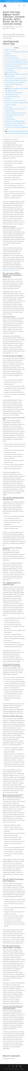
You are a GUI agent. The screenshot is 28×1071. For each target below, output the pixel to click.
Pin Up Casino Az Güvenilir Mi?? (13, 66)
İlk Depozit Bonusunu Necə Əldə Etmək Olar (16, 64)
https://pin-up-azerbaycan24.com (11, 270)
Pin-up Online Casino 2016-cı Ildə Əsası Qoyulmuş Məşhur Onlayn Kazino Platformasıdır (15, 84)
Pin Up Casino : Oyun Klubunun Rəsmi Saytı (16, 60)
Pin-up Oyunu (8, 107)
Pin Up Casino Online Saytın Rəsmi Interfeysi (16, 80)
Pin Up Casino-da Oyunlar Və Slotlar (14, 125)
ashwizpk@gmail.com (9, 26)
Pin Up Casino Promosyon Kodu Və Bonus (15, 78)
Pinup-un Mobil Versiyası (11, 72)
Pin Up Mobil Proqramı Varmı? (12, 96)
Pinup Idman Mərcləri (10, 56)
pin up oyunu (14, 353)
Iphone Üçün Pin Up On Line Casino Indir (15, 100)
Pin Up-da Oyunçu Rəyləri (11, 58)
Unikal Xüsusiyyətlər (10, 119)
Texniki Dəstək (8, 117)
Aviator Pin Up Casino (10, 49)
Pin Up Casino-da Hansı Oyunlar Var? (14, 115)
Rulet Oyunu (8, 98)
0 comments (12, 28)
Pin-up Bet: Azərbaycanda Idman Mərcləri (15, 113)
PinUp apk (5, 28)
